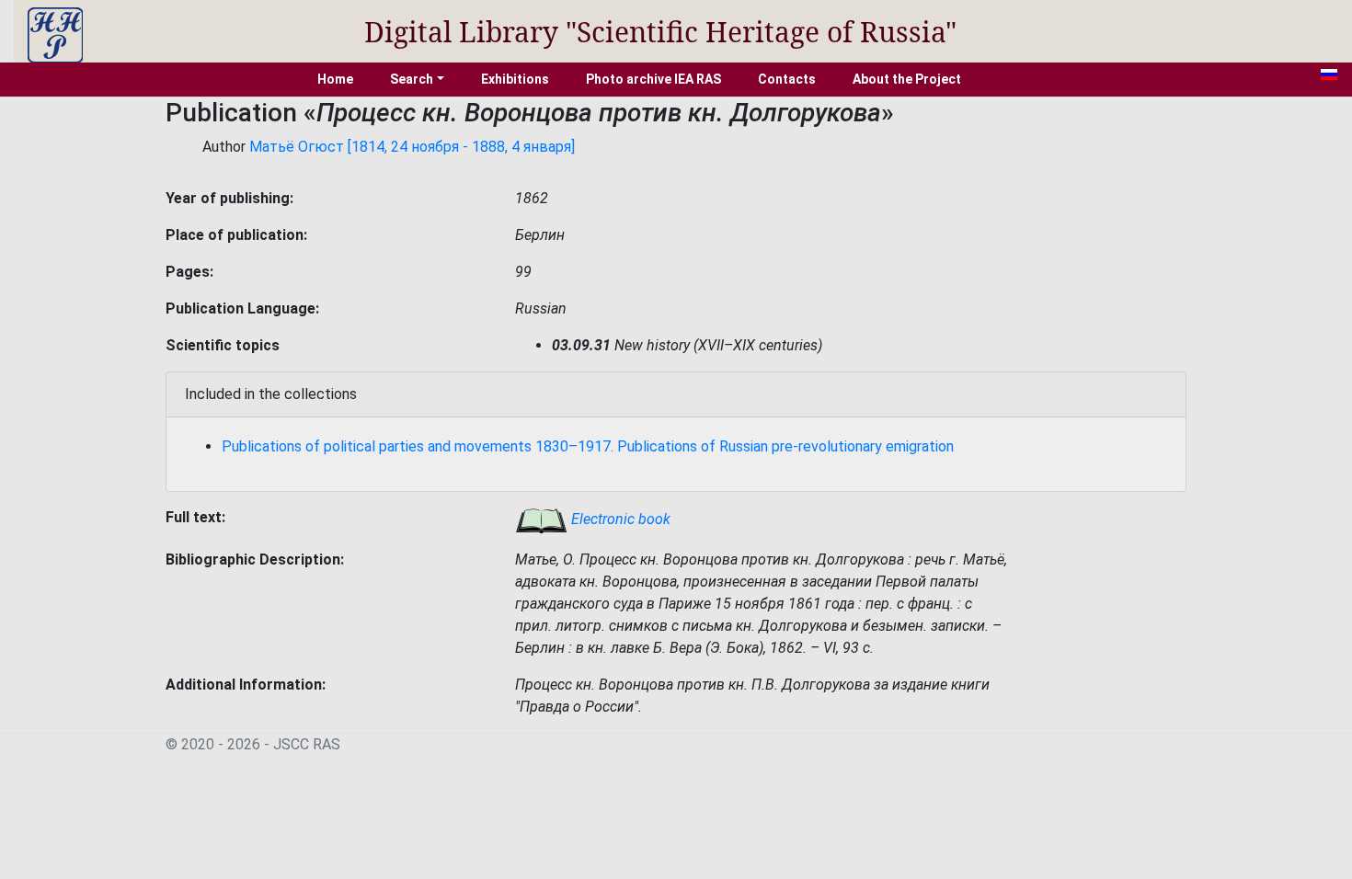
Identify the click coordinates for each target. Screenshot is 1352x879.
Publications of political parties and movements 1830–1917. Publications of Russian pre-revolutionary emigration (588, 446)
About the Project (907, 79)
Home (335, 79)
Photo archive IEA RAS (653, 79)
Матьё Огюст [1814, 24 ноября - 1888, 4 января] (412, 146)
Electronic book (618, 519)
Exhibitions (515, 79)
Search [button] (411, 79)
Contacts (787, 79)
